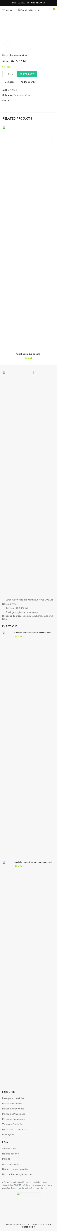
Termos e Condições (12, 1124)
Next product (53, 55)
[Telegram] (26, 101)
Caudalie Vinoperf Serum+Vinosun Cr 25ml (33, 862)
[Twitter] (16, 101)
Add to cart (27, 74)
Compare (10, 82)
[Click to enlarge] (8, 45)
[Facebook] (4, 3)
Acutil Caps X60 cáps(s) (28, 354)
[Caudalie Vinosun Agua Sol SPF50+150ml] (7, 743)
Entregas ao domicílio (13, 1098)
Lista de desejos (10, 1153)
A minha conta (9, 1148)
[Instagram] (7, 3)
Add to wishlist (28, 82)
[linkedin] (23, 101)
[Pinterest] (19, 101)
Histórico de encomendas (15, 1169)
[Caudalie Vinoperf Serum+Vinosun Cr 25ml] (7, 973)
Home (5, 55)
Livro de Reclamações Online (17, 1174)
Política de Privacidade (13, 1114)
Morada (6, 1158)
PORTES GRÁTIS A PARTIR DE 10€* (28, 3)
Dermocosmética (18, 55)
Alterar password (10, 1164)
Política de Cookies (12, 1103)
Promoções (8, 1134)
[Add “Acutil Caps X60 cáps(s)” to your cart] (50, 135)
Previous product (47, 55)
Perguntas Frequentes (13, 1119)
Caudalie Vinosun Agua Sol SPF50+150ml (32, 632)
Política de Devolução (13, 1108)
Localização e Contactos (14, 1129)
